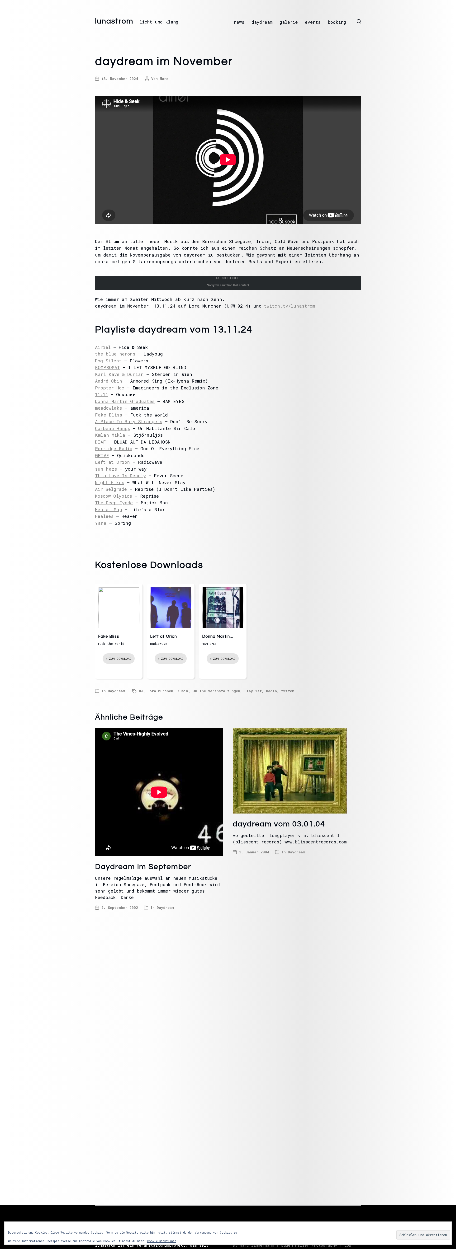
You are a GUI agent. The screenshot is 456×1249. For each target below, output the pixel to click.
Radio (271, 690)
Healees (104, 516)
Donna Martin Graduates (125, 401)
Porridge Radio (113, 448)
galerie (289, 22)
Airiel (103, 347)
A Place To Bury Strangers (128, 421)
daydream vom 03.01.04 (279, 824)
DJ (141, 690)
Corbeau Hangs (112, 428)
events (313, 22)
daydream (262, 22)
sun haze (106, 469)
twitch (287, 690)
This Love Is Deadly (120, 475)
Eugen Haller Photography (309, 1245)
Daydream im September (143, 867)
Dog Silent (108, 361)
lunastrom (114, 21)
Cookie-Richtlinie (161, 1241)
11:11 (101, 394)
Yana (100, 523)
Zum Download (120, 658)
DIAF (100, 442)
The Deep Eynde (114, 502)
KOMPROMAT (107, 367)
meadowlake (108, 408)
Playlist (253, 690)
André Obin (108, 381)
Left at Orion (112, 462)
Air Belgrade (111, 489)
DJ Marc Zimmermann (253, 1245)
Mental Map (108, 509)
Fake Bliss (108, 415)
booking (337, 22)
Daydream (116, 690)
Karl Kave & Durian (119, 374)
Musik (182, 690)
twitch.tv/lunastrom (289, 306)
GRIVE (102, 455)
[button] (359, 21)
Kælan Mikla (110, 435)
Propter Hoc (109, 388)
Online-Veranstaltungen (216, 690)
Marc (164, 78)
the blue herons (115, 354)
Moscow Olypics (113, 496)
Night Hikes (109, 482)
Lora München (160, 690)
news (239, 22)
